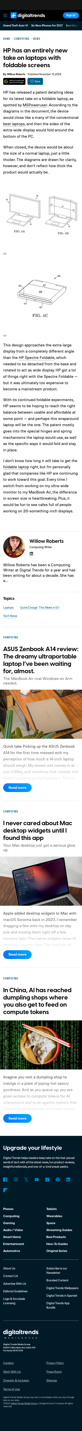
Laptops (8, 607)
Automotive (11, 1251)
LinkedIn (68, 1180)
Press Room (54, 1372)
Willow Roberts (16, 74)
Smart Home (12, 1237)
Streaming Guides (59, 1230)
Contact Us (10, 1276)
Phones (8, 1209)
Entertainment (13, 1244)
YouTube (37, 1180)
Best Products (56, 1237)
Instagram (16, 1180)
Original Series (56, 1251)
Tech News (10, 616)
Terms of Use (11, 1389)
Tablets (51, 1209)
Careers (8, 1363)
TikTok (47, 1180)
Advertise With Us (14, 1284)
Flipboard (5, 1190)
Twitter (26, 1180)
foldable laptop (16, 466)
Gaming (9, 1223)
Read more (17, 787)
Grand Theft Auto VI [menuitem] (15, 25)
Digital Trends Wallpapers (62, 1288)
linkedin (31, 554)
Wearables (54, 1216)
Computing (11, 1216)
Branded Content (57, 1280)
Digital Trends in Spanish (61, 1295)
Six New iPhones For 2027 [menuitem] (47, 25)
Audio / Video (13, 1230)
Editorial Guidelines (15, 1291)
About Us (9, 1268)
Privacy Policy (55, 1363)
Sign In (70, 15)
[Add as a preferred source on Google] (14, 81)
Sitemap (51, 1380)
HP (5, 253)
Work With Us (12, 1372)
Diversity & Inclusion (16, 1380)
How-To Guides (57, 1244)
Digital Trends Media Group (24, 1403)
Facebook (5, 1180)
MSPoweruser (35, 104)
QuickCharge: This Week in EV (39, 607)
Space (50, 1223)
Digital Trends (23, 20)
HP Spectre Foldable (37, 357)
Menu (5, 15)
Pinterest (58, 1180)
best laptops (14, 123)
